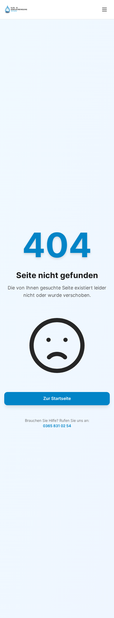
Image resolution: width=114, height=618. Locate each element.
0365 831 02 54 (57, 425)
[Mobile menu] (104, 9)
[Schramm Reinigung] (15, 9)
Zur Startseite (57, 398)
